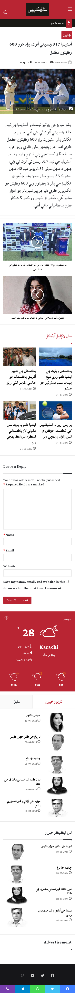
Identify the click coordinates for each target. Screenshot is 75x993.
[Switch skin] (5, 12)
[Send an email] (51, 63)
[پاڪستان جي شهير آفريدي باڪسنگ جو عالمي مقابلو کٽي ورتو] (19, 357)
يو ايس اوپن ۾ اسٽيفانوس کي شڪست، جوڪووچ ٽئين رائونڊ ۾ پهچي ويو (56, 430)
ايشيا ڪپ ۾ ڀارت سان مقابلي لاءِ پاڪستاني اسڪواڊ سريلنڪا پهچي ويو (21, 433)
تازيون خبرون (53, 701)
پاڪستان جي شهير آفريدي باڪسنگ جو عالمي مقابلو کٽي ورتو (21, 376)
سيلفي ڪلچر (33, 715)
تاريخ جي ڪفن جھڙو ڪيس (25, 737)
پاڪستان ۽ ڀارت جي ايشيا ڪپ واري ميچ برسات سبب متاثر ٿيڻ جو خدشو (56, 379)
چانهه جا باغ (32, 758)
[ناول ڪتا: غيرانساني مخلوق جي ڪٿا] (57, 786)
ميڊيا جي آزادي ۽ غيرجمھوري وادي (23, 803)
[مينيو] (70, 11)
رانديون (67, 35)
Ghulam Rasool (60, 63)
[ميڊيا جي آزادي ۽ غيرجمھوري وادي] (57, 808)
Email (8, 550)
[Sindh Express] (37, 9)
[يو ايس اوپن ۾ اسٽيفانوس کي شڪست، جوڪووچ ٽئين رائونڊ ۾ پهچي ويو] (55, 410)
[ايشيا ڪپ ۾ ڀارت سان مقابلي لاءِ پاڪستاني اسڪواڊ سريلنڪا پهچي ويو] (19, 410)
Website (9, 566)
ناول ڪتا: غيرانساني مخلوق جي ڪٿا (46, 23)
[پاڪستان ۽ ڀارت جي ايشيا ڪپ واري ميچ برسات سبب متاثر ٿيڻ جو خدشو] (55, 357)
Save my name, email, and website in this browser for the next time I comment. (34, 585)
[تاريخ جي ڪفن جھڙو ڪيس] (57, 744)
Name (9, 535)
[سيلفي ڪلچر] (57, 722)
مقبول (16, 701)
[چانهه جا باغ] (57, 765)
